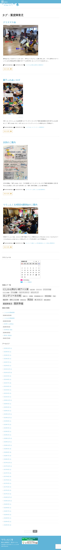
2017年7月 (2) (7, 473)
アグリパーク (39, 289)
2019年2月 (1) (7, 435)
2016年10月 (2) (8, 500)
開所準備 (18, 303)
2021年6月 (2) (7, 386)
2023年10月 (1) (8, 348)
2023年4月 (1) (7, 355)
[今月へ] (36, 261)
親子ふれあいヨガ (11, 80)
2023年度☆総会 (8, 329)
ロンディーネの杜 (12, 295)
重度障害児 (41, 65)
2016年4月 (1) (7, 521)
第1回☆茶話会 (8, 335)
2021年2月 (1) (7, 396)
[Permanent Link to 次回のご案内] (15, 179)
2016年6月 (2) (7, 514)
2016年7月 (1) (7, 511)
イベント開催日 (27, 282)
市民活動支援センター (41, 243)
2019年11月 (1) (8, 417)
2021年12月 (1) (8, 369)
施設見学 (5, 299)
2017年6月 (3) (7, 476)
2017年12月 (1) (8, 462)
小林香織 (31, 296)
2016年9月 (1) (7, 504)
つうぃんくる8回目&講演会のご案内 (20, 205)
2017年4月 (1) (7, 483)
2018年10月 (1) (8, 445)
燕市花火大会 (23, 299)
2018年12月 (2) (8, 438)
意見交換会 (48, 296)
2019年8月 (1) (7, 421)
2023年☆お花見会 (9, 324)
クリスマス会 (9, 22)
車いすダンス (38, 299)
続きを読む (7, 69)
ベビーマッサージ (35, 127)
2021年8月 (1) (7, 379)
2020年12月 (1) (8, 400)
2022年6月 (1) (7, 365)
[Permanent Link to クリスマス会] (20, 55)
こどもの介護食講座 (9, 312)
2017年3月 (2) (7, 487)
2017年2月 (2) (7, 490)
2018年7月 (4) (7, 455)
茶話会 (48, 243)
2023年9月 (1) (7, 351)
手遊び (54, 296)
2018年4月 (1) (7, 459)
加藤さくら (33, 243)
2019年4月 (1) (7, 428)
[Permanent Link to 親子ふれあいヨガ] (13, 117)
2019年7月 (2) (7, 424)
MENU (6, 2)
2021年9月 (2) (7, 376)
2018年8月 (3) (7, 452)
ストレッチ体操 (6, 292)
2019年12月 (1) (8, 414)
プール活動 (14, 292)
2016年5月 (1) (7, 518)
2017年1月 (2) (7, 493)
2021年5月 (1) (7, 390)
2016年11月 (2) (8, 497)
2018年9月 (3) (7, 448)
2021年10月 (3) (8, 372)
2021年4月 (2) (7, 393)
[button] (2, 2)
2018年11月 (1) (8, 441)
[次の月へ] (39, 261)
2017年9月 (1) (7, 469)
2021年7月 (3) (7, 383)
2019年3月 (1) (7, 431)
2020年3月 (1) (7, 407)
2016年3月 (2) (7, 525)
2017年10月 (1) (8, 466)
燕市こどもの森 (36, 189)
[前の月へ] (33, 261)
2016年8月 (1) (7, 507)
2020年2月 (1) (7, 410)
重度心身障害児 (34, 65)
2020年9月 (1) (7, 403)
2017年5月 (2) (7, 480)
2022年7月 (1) (7, 362)
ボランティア (28, 243)
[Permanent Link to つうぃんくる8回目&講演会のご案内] (20, 233)
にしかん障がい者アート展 (15, 289)
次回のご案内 (9, 142)
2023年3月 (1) (7, 358)
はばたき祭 (32, 289)
